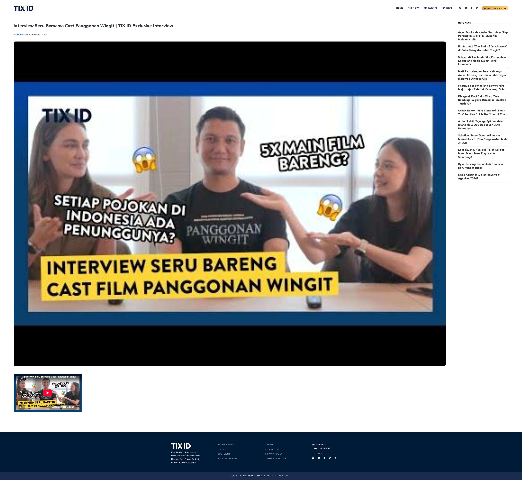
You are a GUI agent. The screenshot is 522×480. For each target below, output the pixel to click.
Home (399, 8)
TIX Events (430, 8)
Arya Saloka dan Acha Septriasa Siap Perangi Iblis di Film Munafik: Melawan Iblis (483, 36)
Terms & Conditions (277, 459)
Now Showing (226, 445)
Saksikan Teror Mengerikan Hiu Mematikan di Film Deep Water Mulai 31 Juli (483, 139)
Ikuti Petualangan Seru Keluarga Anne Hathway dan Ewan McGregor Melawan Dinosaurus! (482, 75)
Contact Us (272, 449)
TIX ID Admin (22, 34)
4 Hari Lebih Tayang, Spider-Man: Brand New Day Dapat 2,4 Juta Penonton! (480, 125)
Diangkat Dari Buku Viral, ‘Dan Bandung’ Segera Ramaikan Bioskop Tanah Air (482, 100)
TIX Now (413, 8)
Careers (447, 8)
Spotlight (224, 454)
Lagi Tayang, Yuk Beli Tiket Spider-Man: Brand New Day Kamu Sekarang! (481, 154)
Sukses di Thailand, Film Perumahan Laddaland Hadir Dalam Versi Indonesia (482, 61)
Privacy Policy (273, 454)
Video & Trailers (227, 459)
